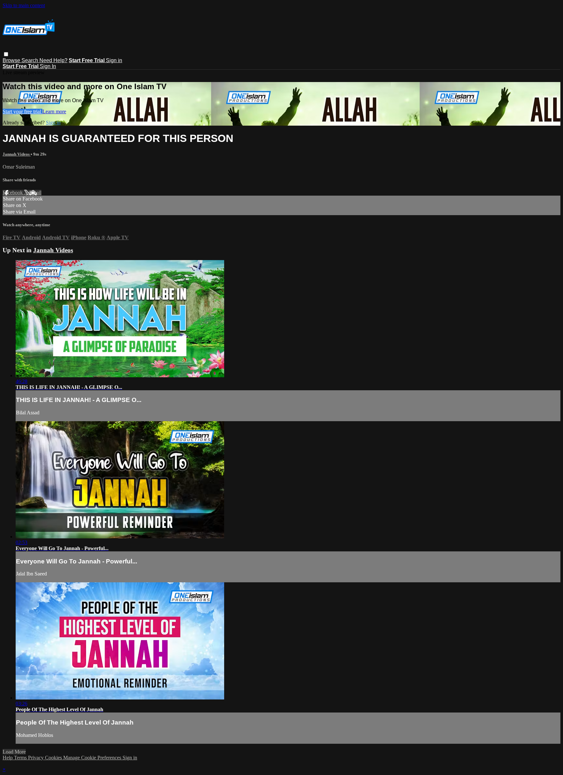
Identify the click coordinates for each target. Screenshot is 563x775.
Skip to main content (24, 5)
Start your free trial (22, 111)
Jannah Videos (17, 154)
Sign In (48, 66)
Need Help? (53, 60)
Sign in (114, 60)
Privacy (36, 757)
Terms (21, 757)
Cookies (54, 757)
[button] (6, 54)
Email (35, 192)
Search (30, 60)
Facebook (13, 192)
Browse (12, 60)
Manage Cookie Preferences (93, 757)
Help (8, 757)
